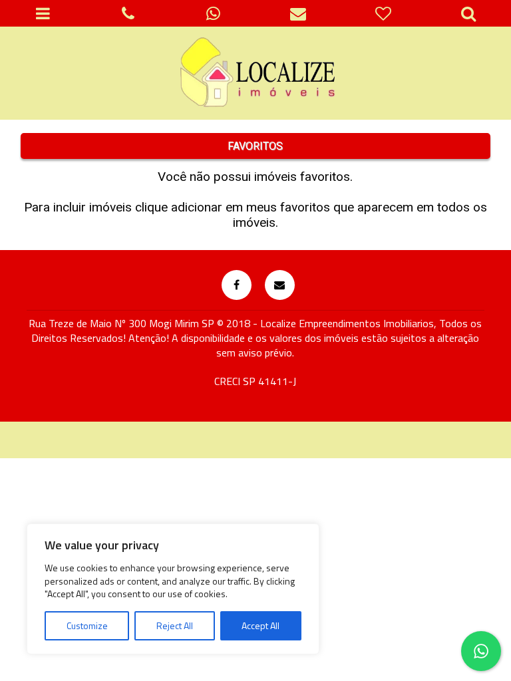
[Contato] (298, 13)
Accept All (260, 625)
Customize (87, 625)
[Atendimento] (127, 13)
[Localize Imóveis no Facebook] (237, 285)
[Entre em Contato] (280, 285)
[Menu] (42, 13)
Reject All (174, 625)
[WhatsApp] (213, 13)
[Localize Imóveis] (255, 73)
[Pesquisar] (468, 13)
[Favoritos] (383, 13)
